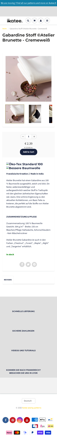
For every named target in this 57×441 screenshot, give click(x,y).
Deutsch (28, 400)
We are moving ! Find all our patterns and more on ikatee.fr (28, 3)
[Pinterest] (13, 420)
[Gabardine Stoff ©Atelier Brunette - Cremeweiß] (28, 79)
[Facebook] (5, 420)
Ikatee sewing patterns (31, 407)
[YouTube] (27, 420)
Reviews (8, 279)
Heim (4, 28)
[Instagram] (20, 420)
